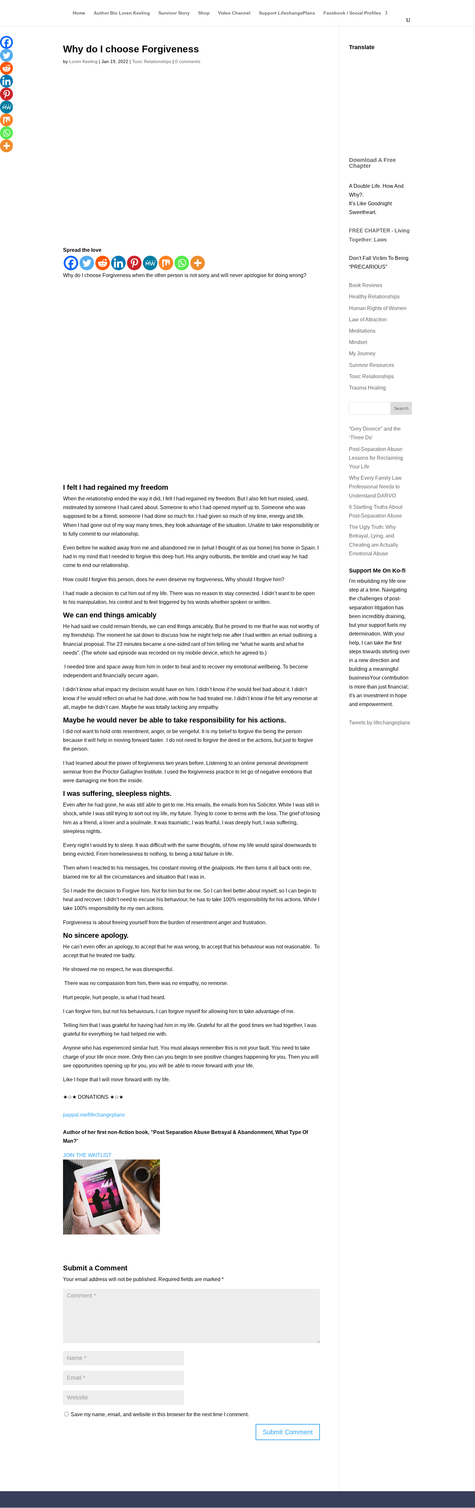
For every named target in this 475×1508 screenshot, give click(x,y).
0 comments (187, 61)
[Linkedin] (118, 263)
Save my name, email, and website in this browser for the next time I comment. (160, 1414)
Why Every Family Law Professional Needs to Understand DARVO (375, 486)
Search (401, 408)
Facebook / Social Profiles (352, 13)
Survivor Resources (371, 365)
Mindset (358, 342)
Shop (204, 13)
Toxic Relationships (151, 61)
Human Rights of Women (377, 308)
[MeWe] (150, 263)
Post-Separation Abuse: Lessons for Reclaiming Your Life (376, 457)
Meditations (362, 331)
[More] (197, 263)
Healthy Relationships (374, 296)
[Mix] (166, 263)
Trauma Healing (367, 387)
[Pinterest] (134, 263)
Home (79, 13)
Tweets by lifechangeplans (379, 722)
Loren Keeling (83, 61)
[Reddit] (102, 263)
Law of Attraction (368, 319)
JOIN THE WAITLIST (87, 1155)
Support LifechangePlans (287, 13)
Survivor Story (174, 13)
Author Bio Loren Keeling (122, 13)
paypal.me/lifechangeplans (94, 1115)
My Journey (362, 353)
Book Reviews (365, 285)
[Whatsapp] (181, 263)
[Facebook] (71, 263)
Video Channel (234, 13)
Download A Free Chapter (372, 163)
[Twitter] (86, 263)
